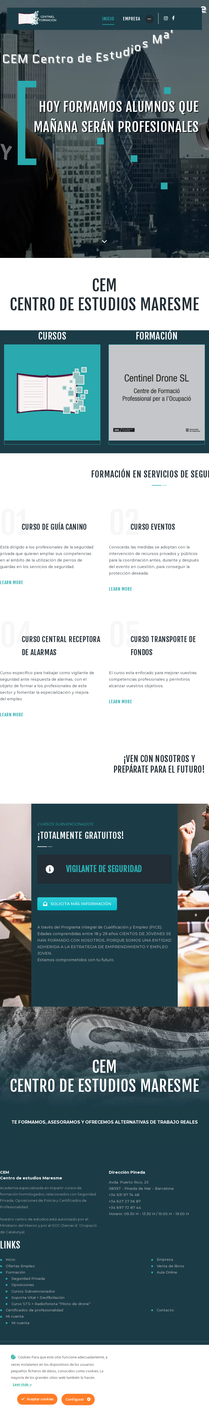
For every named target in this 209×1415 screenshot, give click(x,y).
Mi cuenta (15, 1316)
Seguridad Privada (28, 1278)
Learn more (11, 582)
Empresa (165, 1259)
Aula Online (167, 1272)
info (162, 196)
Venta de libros (170, 1266)
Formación (15, 1272)
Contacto (165, 1310)
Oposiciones (22, 1285)
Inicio (10, 1259)
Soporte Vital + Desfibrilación (37, 1297)
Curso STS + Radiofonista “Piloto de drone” (51, 1304)
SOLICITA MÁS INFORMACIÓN (81, 903)
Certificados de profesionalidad (34, 1310)
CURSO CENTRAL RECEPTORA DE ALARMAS (61, 646)
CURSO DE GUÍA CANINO (54, 527)
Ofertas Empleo (20, 1266)
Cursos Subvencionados (33, 1291)
